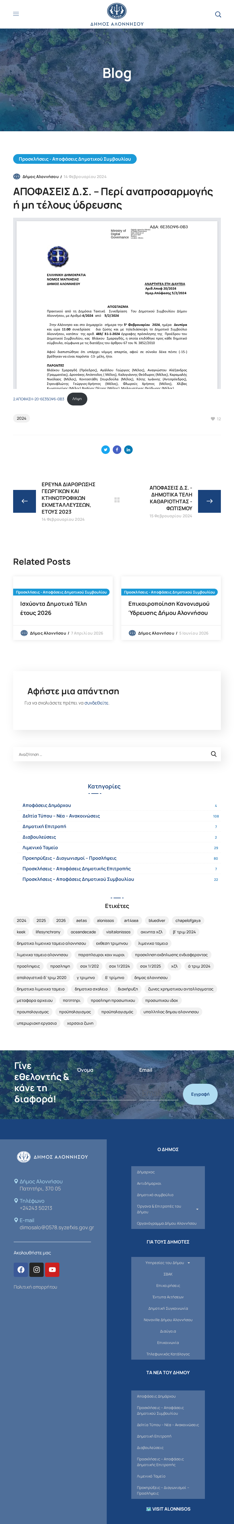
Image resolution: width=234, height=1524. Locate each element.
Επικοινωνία (168, 1342)
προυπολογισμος (33, 1011)
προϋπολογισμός (117, 1011)
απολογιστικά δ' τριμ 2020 (41, 977)
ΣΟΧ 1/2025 (150, 966)
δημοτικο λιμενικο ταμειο (40, 989)
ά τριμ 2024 (199, 966)
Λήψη (77, 398)
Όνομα (85, 1069)
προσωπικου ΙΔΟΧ (161, 1000)
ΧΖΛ (174, 966)
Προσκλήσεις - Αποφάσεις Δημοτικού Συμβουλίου (75, 159)
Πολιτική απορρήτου (35, 1287)
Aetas (81, 920)
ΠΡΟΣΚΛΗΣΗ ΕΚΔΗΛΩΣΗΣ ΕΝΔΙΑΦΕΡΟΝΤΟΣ (171, 954)
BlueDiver (157, 920)
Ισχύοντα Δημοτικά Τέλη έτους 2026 (53, 608)
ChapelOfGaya (188, 920)
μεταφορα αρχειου (35, 1000)
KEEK (21, 931)
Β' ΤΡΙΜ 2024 (184, 931)
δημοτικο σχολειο (91, 989)
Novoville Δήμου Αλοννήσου (168, 1319)
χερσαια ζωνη (80, 1023)
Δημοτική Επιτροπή (44, 826)
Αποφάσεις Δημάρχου (47, 805)
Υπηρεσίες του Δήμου (165, 1262)
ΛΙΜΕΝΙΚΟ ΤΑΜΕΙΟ (153, 943)
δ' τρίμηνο (114, 977)
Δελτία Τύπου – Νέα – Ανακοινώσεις (61, 816)
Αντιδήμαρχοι (149, 1183)
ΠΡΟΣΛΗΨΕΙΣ (28, 966)
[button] (218, 14)
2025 (41, 920)
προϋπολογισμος (75, 1011)
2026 (61, 920)
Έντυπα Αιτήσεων (168, 1296)
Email (145, 1069)
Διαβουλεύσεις (39, 837)
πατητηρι (71, 1000)
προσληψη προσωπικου (113, 1000)
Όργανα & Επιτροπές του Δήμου (159, 1209)
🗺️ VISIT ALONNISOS (168, 1509)
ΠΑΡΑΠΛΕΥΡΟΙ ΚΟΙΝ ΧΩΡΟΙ (101, 954)
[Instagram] (36, 1270)
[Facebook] (21, 1270)
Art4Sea (131, 920)
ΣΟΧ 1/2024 (119, 966)
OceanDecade (83, 931)
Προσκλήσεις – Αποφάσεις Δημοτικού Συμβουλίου (78, 879)
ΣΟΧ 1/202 (89, 966)
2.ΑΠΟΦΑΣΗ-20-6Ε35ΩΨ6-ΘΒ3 (38, 398)
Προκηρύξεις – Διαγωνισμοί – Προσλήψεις (69, 858)
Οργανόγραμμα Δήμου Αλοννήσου (167, 1223)
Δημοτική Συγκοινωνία (168, 1308)
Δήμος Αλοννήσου (41, 176)
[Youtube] (52, 1270)
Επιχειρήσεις (168, 1285)
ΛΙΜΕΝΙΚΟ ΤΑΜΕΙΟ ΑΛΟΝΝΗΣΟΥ (42, 954)
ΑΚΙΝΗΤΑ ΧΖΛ (152, 931)
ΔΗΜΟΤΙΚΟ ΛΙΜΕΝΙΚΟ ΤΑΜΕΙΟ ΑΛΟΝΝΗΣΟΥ (51, 943)
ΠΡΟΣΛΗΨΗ (60, 966)
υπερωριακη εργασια (37, 1023)
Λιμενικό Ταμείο (40, 847)
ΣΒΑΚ (168, 1274)
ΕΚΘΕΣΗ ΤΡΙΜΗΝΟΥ (112, 943)
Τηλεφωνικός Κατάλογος (168, 1354)
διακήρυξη (128, 989)
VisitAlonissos (118, 931)
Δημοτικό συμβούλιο (155, 1194)
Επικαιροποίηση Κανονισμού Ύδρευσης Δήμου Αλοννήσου (168, 608)
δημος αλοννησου (151, 977)
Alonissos (105, 920)
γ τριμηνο (86, 977)
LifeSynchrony (48, 931)
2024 (21, 418)
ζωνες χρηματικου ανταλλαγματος (180, 989)
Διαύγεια (168, 1331)
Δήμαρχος (146, 1171)
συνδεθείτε (96, 703)
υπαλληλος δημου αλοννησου (171, 1011)
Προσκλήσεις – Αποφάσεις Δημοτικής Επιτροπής (77, 868)
